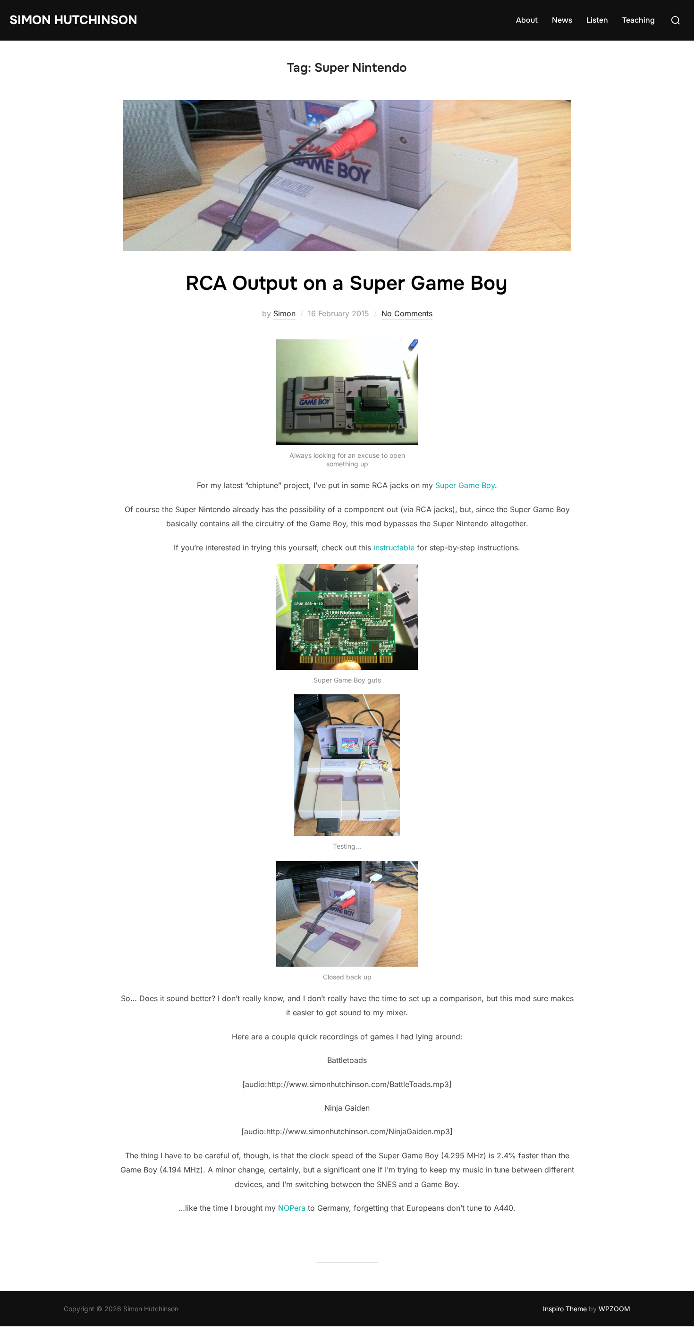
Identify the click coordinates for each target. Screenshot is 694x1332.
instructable (394, 547)
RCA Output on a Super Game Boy (347, 283)
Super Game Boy (465, 485)
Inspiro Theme (565, 1309)
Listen (597, 20)
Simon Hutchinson (73, 20)
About (527, 20)
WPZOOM (614, 1309)
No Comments (406, 313)
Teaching (638, 20)
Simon (284, 313)
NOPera (291, 1208)
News (562, 20)
